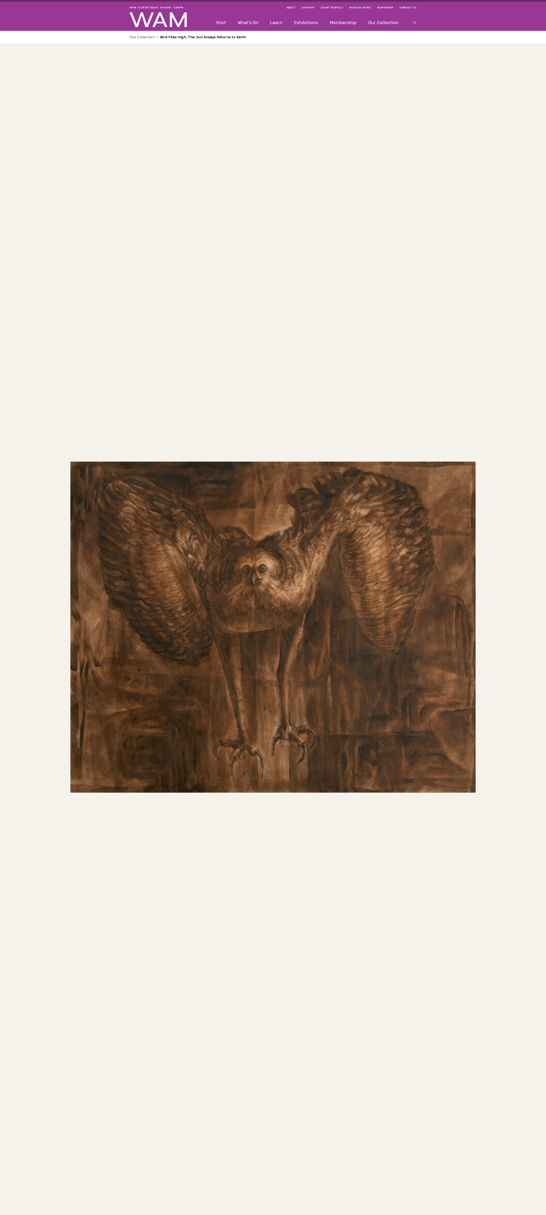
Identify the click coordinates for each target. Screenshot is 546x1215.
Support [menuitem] (308, 7)
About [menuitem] (290, 7)
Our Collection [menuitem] (383, 22)
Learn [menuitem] (276, 22)
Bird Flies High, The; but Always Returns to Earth (203, 37)
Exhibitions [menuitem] (306, 22)
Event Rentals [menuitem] (332, 7)
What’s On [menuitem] (248, 22)
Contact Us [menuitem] (408, 7)
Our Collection (142, 37)
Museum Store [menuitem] (360, 7)
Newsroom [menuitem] (385, 7)
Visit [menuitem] (221, 22)
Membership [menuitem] (343, 22)
